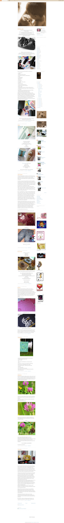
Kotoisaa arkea (39, 145)
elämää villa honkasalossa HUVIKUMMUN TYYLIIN (41, 162)
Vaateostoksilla (20, 174)
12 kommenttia (29, 283)
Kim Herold (37, 522)
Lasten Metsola (38, 201)
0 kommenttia (29, 333)
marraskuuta (39, 85)
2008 (38, 107)
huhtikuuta (39, 102)
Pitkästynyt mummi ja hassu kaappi (43, 164)
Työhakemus (20, 375)
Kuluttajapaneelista (24, 163)
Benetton (19, 287)
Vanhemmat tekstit (33, 503)
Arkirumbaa (19, 449)
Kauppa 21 (38, 200)
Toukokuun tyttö (40, 151)
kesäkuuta (39, 100)
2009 (38, 83)
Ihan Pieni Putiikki (39, 198)
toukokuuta (39, 101)
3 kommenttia (29, 247)
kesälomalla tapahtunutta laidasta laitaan (43, 147)
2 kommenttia (29, 500)
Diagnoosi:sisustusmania (41, 140)
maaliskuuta (39, 103)
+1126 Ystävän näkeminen (40, 174)
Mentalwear (38, 202)
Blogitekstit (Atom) (21, 504)
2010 (38, 82)
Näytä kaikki (45, 192)
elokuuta (39, 98)
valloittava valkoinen (40, 181)
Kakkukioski (39, 173)
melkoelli (32, 3)
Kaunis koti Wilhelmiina (40, 199)
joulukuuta (39, 84)
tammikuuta (39, 106)
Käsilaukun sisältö (20, 29)
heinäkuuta (39, 99)
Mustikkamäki (39, 187)
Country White (38, 197)
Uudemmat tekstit (20, 503)
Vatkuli (19, 125)
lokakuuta (39, 86)
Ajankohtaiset (20, 337)
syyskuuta (39, 87)
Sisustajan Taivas (39, 203)
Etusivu (26, 503)
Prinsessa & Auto (40, 168)
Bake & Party (38, 196)
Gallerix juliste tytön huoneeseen (43, 157)
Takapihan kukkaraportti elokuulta (43, 141)
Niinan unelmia (39, 156)
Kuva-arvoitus (20, 251)
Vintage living (39, 176)
